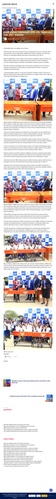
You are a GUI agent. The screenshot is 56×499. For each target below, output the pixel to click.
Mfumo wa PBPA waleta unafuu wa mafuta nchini (15, 453)
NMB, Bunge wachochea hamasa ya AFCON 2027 (15, 428)
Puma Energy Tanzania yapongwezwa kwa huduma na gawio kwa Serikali (21, 429)
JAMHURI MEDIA (9, 4)
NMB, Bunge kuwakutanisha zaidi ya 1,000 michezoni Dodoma (18, 459)
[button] (53, 4)
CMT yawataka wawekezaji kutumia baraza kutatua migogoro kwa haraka (21, 431)
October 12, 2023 (8, 28)
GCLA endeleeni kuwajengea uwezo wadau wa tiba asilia (17, 464)
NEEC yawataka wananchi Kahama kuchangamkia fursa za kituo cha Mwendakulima (23, 451)
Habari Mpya (17, 28)
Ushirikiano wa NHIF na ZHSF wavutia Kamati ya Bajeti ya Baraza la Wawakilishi (22, 463)
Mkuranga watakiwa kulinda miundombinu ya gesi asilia (16, 424)
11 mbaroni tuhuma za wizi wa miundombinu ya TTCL (16, 466)
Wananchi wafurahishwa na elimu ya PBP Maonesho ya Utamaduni (19, 426)
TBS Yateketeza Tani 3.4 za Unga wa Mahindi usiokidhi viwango (18, 458)
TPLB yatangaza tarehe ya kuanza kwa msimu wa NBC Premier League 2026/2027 (23, 461)
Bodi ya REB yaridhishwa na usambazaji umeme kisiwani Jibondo (19, 456)
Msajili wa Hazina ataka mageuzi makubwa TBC (15, 454)
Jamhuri (9, 39)
